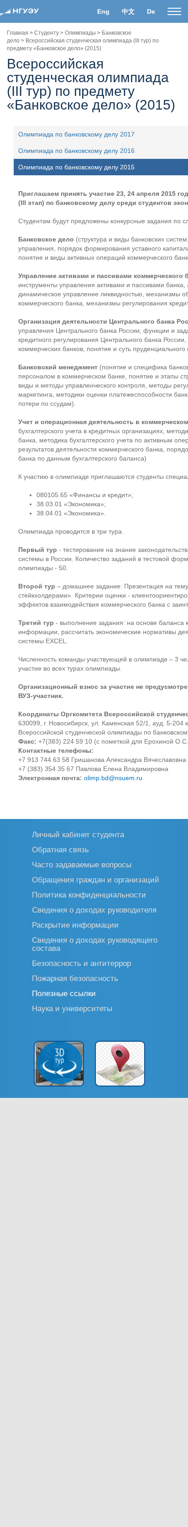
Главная (17, 33)
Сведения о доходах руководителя (94, 909)
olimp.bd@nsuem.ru (113, 778)
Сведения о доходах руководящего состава (94, 943)
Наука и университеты (72, 1008)
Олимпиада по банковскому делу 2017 (76, 134)
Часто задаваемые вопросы (81, 864)
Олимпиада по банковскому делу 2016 (76, 150)
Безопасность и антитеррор (81, 963)
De (151, 11)
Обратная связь (60, 849)
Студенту (46, 33)
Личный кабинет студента (78, 834)
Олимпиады (80, 33)
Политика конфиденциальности (89, 894)
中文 (128, 11)
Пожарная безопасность (75, 978)
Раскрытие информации (75, 924)
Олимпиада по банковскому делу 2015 (76, 167)
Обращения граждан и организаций (95, 879)
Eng (103, 11)
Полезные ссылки (64, 993)
